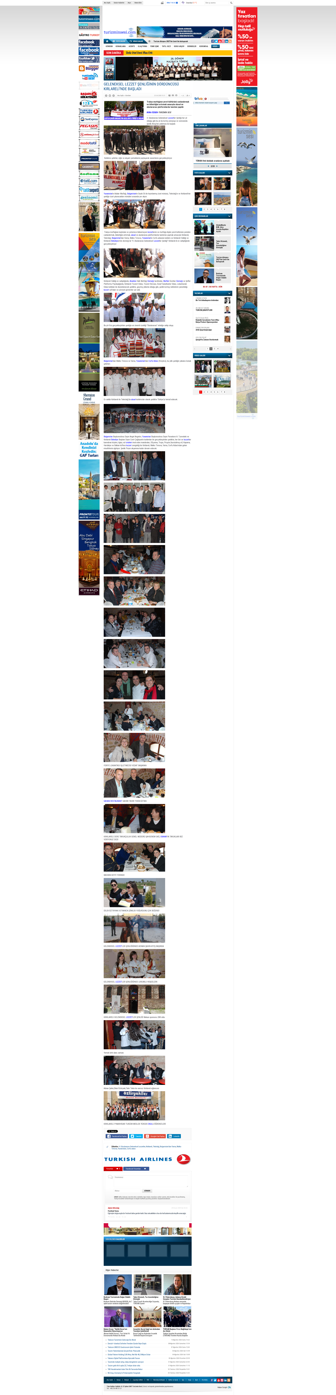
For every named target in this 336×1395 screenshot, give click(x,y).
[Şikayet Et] (186, 1216)
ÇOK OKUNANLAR (201, 216)
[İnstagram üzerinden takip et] (223, 41)
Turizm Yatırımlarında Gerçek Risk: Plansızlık (124, 1351)
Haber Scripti (222, 1387)
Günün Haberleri (119, 3)
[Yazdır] (176, 95)
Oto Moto (205, 1380)
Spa (183, 1380)
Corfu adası (131, 1149)
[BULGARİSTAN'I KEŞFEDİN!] (203, 381)
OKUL (150, 1124)
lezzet (150, 232)
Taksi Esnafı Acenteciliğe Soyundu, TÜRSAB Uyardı (146, 1300)
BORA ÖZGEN (152, 112)
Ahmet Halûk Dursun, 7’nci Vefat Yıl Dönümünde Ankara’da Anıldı (117, 1332)
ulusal (133, 235)
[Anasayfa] (107, 41)
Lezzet (171, 118)
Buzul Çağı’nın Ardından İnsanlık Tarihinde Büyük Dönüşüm (146, 1332)
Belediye (114, 241)
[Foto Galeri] (119, 41)
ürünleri (129, 442)
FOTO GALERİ (200, 173)
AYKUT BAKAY (208, 341)
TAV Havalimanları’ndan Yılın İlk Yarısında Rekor (125, 1369)
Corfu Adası (154, 361)
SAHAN (107, 801)
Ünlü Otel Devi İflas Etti (139, 52)
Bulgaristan (131, 193)
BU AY (205, 287)
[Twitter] (110, 95)
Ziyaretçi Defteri (138, 1380)
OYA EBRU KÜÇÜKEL (205, 310)
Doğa (189, 1380)
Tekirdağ (156, 1147)
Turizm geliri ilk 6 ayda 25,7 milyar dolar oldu (124, 1366)
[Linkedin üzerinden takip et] (226, 41)
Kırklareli (149, 1147)
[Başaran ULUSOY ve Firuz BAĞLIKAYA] (203, 183)
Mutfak (166, 281)
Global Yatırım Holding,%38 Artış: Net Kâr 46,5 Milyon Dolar (129, 1355)
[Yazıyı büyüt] (188, 95)
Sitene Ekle (137, 3)
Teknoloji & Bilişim (159, 1380)
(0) (119, 1217)
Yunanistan (108, 193)
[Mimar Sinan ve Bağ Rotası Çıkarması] (203, 366)
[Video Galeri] (136, 41)
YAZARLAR (199, 293)
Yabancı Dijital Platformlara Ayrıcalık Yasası (124, 1358)
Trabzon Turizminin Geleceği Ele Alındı (122, 1340)
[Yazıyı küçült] (182, 95)
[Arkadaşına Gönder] (173, 95)
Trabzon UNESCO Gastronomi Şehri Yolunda (124, 1347)
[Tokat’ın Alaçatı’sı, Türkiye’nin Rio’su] (222, 381)
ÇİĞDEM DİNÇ (207, 321)
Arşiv (129, 3)
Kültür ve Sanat (173, 1380)
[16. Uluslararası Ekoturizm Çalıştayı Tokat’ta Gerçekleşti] (222, 366)
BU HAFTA (213, 287)
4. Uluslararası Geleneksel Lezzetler (132, 1147)
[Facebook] (106, 95)
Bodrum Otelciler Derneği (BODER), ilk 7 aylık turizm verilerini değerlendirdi (118, 1300)
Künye (118, 1380)
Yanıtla (112, 1217)
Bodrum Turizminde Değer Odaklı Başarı (221, 276)
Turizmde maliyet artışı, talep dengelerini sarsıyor (126, 1362)
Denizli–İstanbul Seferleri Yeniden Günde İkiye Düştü (127, 1344)
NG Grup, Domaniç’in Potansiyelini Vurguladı (124, 1373)
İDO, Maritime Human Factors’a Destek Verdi (171, 41)
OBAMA (163, 836)
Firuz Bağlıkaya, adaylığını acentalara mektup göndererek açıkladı (212, 162)
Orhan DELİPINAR (203, 301)
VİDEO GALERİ (200, 355)
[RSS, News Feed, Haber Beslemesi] (230, 41)
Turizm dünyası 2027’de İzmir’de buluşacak (222, 259)
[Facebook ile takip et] (212, 41)
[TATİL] (222, 198)
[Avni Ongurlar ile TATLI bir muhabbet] (222, 183)
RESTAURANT (116, 801)
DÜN (220, 287)
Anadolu (133, 281)
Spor (196, 1380)
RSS (148, 1380)
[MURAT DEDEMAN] (203, 198)
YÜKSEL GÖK (207, 331)
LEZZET (118, 946)
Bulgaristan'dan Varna (168, 1147)
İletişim (126, 1380)
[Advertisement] (168, 15)
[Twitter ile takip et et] (216, 41)
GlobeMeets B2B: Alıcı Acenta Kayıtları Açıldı (222, 228)
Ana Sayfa (107, 3)
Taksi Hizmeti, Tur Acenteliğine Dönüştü (221, 244)
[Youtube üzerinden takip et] (219, 41)
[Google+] (113, 95)
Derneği (150, 281)
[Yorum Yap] (169, 95)
